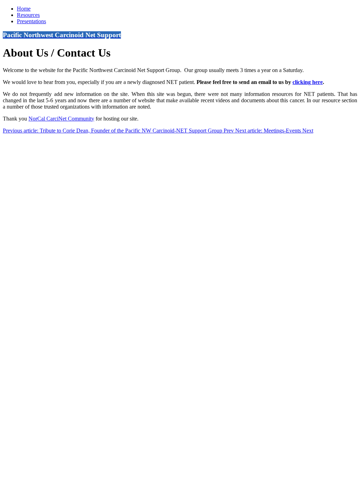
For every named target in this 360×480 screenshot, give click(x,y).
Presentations (31, 21)
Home (24, 9)
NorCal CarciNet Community (61, 119)
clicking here (307, 82)
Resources (28, 15)
